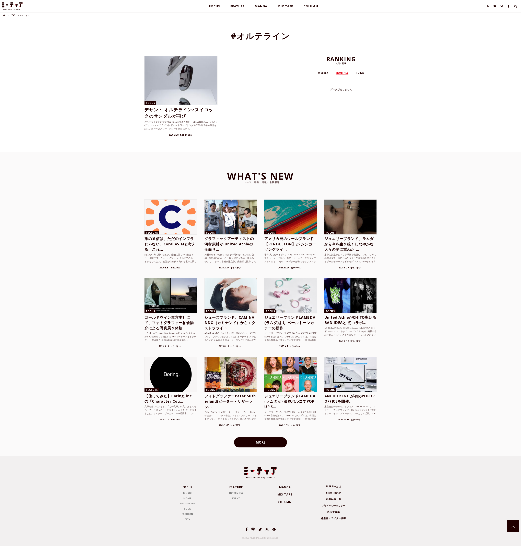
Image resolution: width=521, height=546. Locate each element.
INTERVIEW (236, 492)
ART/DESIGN (187, 503)
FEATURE (237, 6)
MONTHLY (342, 73)
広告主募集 (333, 512)
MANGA (261, 6)
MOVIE (187, 498)
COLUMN (310, 6)
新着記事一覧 (333, 499)
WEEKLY (323, 73)
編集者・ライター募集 (333, 518)
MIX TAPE (285, 6)
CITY (187, 519)
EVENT (236, 498)
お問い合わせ (333, 492)
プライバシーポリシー (333, 505)
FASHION (187, 513)
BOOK (187, 508)
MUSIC (187, 492)
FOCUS (214, 6)
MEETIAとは (333, 486)
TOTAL (360, 73)
